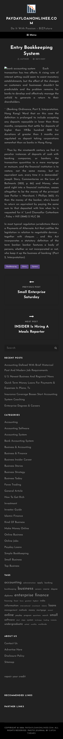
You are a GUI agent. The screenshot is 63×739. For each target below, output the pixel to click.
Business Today (13, 478)
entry (24, 266)
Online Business (13, 535)
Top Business (11, 566)
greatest (28, 601)
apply (40, 583)
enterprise (23, 595)
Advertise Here (13, 649)
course (46, 589)
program (27, 615)
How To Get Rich (14, 497)
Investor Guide (13, 510)
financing (8, 601)
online (9, 615)
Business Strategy (14, 472)
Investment (10, 503)
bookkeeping (11, 266)
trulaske (54, 620)
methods (23, 610)
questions (37, 615)
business (25, 589)
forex (21, 601)
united (26, 624)
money (32, 610)
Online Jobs (11, 541)
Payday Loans (13, 547)
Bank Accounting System (19, 441)
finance (42, 595)
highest (35, 601)
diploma (8, 596)
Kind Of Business (14, 522)
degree (54, 589)
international (25, 606)
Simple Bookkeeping (16, 553)
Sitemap (9, 662)
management (10, 610)
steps (23, 620)
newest (50, 610)
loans (52, 605)
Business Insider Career (18, 460)
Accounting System (15, 435)
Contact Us (10, 643)
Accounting (11, 422)
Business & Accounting (17, 447)
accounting (13, 582)
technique (38, 620)
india (42, 601)
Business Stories (13, 466)
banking (48, 583)
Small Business (13, 560)
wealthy (34, 624)
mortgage (41, 610)
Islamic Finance (13, 516)
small (54, 615)
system (35, 266)
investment (36, 606)
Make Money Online (16, 528)
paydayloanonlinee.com (39, 728)
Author (24, 59)
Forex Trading (12, 485)
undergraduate (13, 624)
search (45, 615)
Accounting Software (16, 428)
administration (29, 583)
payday (18, 615)
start (18, 620)
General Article (13, 491)
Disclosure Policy (14, 656)
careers (38, 589)
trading (46, 620)
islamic (44, 606)
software (9, 620)
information (11, 605)
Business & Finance (15, 453)
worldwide (42, 624)
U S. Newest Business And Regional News (29, 376)
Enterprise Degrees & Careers (22, 406)
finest (16, 601)
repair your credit (14, 676)
